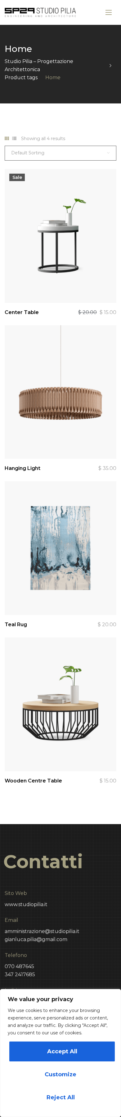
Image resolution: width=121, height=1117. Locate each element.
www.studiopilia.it (26, 904)
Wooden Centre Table (33, 781)
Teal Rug (16, 624)
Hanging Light (22, 468)
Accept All (62, 1051)
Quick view (56, 287)
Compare (73, 287)
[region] (60, 1053)
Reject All (61, 1097)
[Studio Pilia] (40, 12)
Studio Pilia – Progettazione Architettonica (39, 65)
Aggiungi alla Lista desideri (90, 287)
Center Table (22, 312)
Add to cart (107, 287)
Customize (60, 1074)
